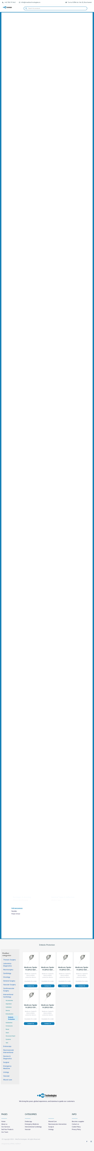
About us (4, 1124)
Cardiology (7, 973)
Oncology (6, 977)
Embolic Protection (11, 1018)
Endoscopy (7, 1046)
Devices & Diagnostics (7, 1057)
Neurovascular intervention (57, 1124)
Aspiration (9, 1004)
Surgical (6, 1062)
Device (8, 1010)
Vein (7, 1042)
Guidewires (9, 1022)
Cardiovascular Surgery (8, 989)
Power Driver (15, 914)
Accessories (9, 1000)
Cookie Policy (76, 1127)
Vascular (6, 1076)
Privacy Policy (76, 1129)
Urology (6, 1072)
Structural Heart (10, 1036)
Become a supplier (78, 1121)
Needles (14, 911)
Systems (8, 1039)
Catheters (9, 1007)
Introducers (9, 1026)
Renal (7, 1029)
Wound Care (52, 1121)
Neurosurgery (8, 970)
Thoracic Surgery (9, 960)
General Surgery (9, 981)
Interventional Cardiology (8, 996)
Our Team (4, 1132)
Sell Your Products (7, 1129)
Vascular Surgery (9, 985)
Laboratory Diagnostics (7, 965)
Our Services (5, 1127)
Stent (7, 1032)
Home (3, 1121)
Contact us (75, 1124)
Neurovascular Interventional (8, 1051)
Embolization (9, 1014)
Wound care (7, 1080)
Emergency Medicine (7, 1067)
